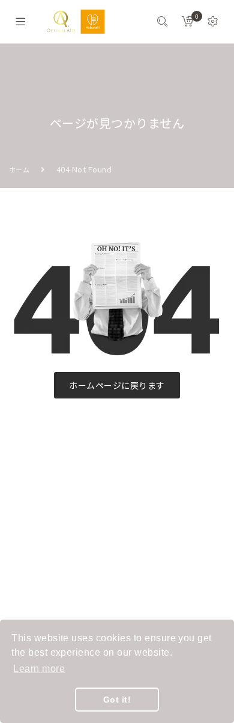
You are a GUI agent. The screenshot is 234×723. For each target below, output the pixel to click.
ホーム (19, 169)
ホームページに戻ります (116, 385)
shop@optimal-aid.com (74, 546)
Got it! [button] (117, 699)
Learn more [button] (39, 669)
